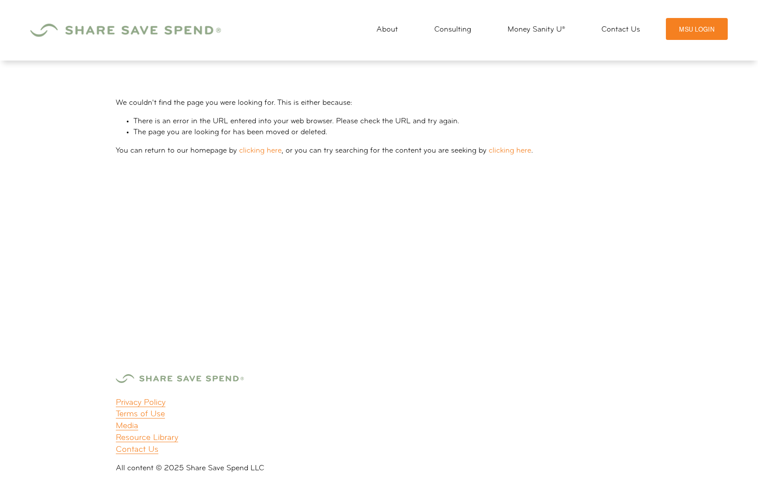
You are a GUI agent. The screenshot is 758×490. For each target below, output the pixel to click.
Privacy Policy (140, 403)
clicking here (260, 150)
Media (127, 426)
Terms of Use (140, 414)
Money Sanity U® (536, 29)
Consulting (452, 29)
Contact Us (620, 29)
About (387, 29)
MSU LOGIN (697, 29)
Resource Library (147, 438)
